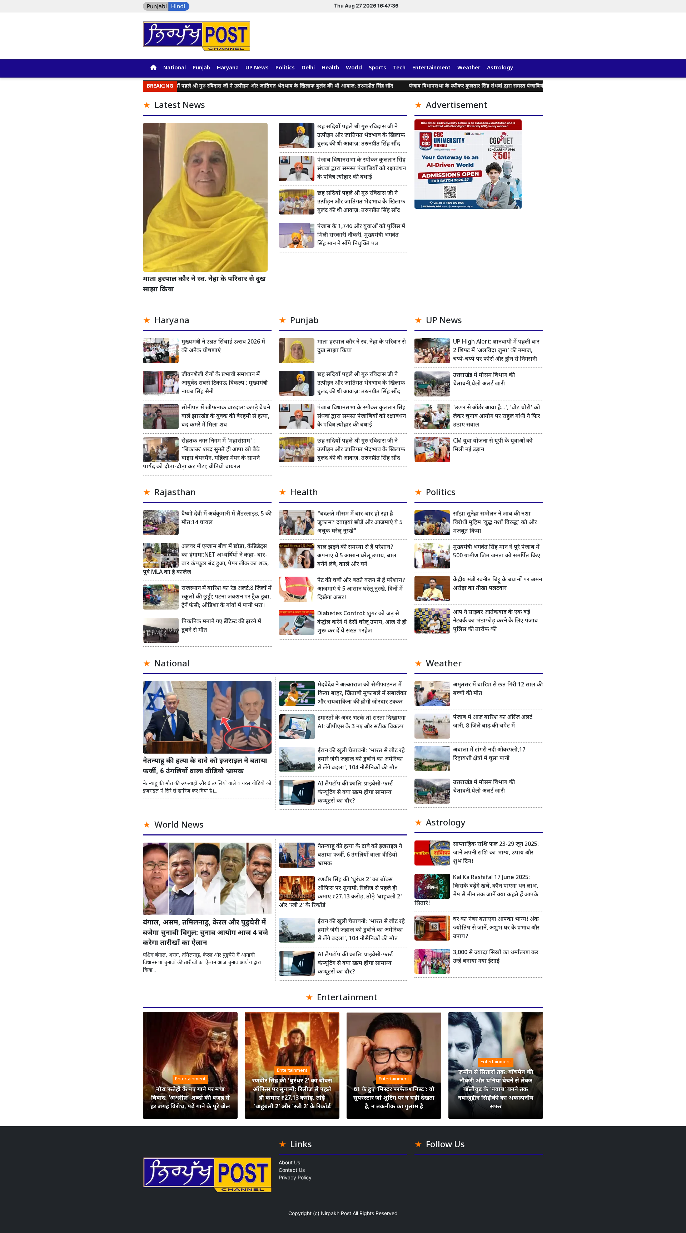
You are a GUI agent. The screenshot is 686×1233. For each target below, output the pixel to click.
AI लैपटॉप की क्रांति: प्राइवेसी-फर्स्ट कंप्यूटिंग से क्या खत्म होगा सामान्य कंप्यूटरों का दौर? (355, 792)
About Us (289, 1162)
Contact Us (292, 1170)
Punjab (201, 68)
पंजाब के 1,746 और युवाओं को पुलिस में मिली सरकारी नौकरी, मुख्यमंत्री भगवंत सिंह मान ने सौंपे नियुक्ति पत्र (361, 235)
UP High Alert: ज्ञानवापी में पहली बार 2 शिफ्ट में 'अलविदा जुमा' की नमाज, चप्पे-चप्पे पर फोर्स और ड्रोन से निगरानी (496, 351)
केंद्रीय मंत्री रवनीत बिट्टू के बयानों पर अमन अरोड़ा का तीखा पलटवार (497, 584)
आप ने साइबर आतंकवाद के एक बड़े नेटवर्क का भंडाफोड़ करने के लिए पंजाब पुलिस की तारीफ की (495, 621)
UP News (257, 68)
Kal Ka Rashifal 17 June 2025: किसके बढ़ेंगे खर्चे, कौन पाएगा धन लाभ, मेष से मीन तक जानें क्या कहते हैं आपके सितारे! (476, 890)
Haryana (228, 68)
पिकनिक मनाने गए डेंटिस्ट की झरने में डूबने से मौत (221, 626)
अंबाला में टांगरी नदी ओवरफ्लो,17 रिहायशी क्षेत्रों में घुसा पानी (489, 754)
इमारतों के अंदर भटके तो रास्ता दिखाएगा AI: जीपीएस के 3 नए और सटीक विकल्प (362, 723)
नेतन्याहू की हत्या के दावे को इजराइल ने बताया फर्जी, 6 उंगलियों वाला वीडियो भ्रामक (205, 766)
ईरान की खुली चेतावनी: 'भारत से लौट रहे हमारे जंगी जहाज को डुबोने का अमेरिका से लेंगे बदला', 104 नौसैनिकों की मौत (361, 759)
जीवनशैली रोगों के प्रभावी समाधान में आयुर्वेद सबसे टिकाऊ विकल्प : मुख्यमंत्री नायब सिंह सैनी (225, 383)
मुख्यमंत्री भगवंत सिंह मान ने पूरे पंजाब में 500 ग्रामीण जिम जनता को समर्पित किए (496, 552)
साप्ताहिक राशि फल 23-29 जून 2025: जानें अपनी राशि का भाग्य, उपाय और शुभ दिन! (496, 853)
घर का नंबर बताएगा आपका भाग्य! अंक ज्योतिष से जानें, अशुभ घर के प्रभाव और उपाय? (496, 928)
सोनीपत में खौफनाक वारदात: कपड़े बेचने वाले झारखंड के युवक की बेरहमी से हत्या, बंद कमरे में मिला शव (226, 416)
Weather (468, 68)
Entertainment (431, 68)
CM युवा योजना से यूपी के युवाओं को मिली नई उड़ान (493, 446)
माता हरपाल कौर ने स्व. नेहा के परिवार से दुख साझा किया (204, 284)
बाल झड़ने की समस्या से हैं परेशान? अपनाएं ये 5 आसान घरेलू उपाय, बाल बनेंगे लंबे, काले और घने (356, 556)
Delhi (308, 68)
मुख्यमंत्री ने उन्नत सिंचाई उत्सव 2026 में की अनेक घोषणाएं (223, 347)
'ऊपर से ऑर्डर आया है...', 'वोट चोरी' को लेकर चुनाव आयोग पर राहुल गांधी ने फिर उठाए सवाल (496, 416)
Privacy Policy (295, 1177)
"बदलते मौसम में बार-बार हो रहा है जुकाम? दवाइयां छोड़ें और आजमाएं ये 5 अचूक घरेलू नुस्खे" (360, 523)
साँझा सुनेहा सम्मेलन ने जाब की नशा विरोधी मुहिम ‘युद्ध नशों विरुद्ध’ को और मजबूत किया (495, 523)
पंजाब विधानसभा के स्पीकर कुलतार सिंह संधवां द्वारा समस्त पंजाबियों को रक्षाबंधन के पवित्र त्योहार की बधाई (465, 86)
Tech (399, 68)
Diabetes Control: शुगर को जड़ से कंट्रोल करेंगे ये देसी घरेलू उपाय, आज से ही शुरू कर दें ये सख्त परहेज (362, 622)
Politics (285, 68)
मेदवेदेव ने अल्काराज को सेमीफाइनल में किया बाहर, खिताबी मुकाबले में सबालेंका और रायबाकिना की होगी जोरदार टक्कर (362, 693)
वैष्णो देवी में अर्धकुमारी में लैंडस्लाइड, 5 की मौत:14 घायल (227, 519)
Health (330, 68)
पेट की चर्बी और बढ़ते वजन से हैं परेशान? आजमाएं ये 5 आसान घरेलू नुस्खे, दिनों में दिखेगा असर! (361, 589)
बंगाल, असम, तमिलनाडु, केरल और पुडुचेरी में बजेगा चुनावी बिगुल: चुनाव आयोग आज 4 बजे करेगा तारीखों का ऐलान (205, 933)
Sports (377, 68)
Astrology (500, 68)
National (174, 68)
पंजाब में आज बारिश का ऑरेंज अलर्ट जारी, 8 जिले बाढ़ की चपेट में (492, 722)
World (354, 68)
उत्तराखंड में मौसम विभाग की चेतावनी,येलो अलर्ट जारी (484, 380)
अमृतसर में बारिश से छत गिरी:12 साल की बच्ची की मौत (498, 689)
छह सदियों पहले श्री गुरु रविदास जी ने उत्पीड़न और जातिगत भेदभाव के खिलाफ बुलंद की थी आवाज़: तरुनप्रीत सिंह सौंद (226, 86)
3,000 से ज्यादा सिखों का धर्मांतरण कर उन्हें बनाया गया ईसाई (495, 957)
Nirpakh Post (336, 1213)
